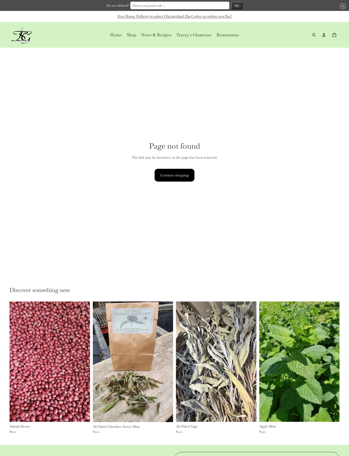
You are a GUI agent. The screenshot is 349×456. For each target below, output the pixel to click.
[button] (342, 6)
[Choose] (82, 414)
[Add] (165, 414)
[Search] (314, 35)
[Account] (324, 35)
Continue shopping (174, 175)
